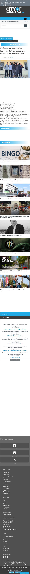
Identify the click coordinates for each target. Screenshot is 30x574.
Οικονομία (5, 479)
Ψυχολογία (6, 539)
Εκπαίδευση (6, 484)
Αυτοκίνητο (6, 550)
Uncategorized (9, 38)
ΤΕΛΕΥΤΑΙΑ (5, 314)
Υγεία (4, 538)
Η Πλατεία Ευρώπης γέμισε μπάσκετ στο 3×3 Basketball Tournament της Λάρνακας (14, 290)
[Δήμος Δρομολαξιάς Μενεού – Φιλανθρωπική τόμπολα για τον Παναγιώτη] (15, 152)
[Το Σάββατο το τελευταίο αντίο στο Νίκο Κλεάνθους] (15, 227)
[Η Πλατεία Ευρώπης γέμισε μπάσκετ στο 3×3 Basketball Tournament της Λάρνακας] (15, 281)
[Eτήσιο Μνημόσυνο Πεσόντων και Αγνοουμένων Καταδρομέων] (15, 244)
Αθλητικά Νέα (6, 350)
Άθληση (5, 541)
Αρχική (2, 38)
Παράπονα (3, 0)
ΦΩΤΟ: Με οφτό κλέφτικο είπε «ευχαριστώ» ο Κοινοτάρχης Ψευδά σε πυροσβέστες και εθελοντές (14, 217)
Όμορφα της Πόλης (7, 476)
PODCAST (5, 493)
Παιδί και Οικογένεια (8, 536)
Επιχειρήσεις (7, 329)
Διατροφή (5, 543)
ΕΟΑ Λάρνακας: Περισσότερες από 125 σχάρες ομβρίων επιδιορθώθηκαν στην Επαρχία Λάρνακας (11, 180)
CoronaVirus (6, 472)
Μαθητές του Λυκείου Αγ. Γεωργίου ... (9, 40)
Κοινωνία (5, 483)
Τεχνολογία (6, 548)
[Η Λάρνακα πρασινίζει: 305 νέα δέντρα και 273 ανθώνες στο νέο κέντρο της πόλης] (15, 262)
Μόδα (4, 546)
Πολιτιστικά (6, 488)
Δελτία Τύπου (6, 526)
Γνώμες (2, 3)
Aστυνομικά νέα (7, 481)
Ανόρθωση (12, 350)
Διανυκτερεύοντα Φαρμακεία (13, 0)
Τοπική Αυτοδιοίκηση (21, 329)
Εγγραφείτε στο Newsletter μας (11, 2)
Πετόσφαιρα (6, 510)
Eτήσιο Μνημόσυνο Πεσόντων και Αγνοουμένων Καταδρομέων (13, 253)
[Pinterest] (11, 5)
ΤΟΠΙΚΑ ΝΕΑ (13, 329)
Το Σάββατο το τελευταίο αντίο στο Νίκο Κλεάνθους (11, 235)
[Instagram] (9, 5)
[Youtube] (6, 5)
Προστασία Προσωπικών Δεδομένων (12, 562)
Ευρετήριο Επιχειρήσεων (9, 521)
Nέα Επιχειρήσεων (7, 522)
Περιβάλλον (6, 490)
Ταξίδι (4, 545)
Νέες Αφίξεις (6, 524)
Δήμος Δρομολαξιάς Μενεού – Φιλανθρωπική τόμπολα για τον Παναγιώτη (13, 161)
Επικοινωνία (8, 3)
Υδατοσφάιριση (7, 512)
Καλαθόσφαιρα (6, 509)
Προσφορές (6, 528)
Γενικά (11, 357)
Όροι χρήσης (18, 572)
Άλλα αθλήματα (7, 514)
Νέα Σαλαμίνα (6, 505)
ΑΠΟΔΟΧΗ (11, 572)
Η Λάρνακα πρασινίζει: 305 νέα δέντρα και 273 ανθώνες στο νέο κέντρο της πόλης (13, 271)
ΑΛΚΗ (4, 503)
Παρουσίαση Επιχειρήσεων (9, 529)
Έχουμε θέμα (6, 474)
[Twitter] (4, 5)
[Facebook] (1, 5)
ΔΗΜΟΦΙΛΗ (5, 317)
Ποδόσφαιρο (18, 350)
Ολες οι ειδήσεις (15, 359)
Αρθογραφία (22, 2)
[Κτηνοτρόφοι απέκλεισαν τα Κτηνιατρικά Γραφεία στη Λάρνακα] (15, 190)
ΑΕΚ (4, 500)
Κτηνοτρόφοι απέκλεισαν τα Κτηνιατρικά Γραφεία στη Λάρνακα (13, 198)
